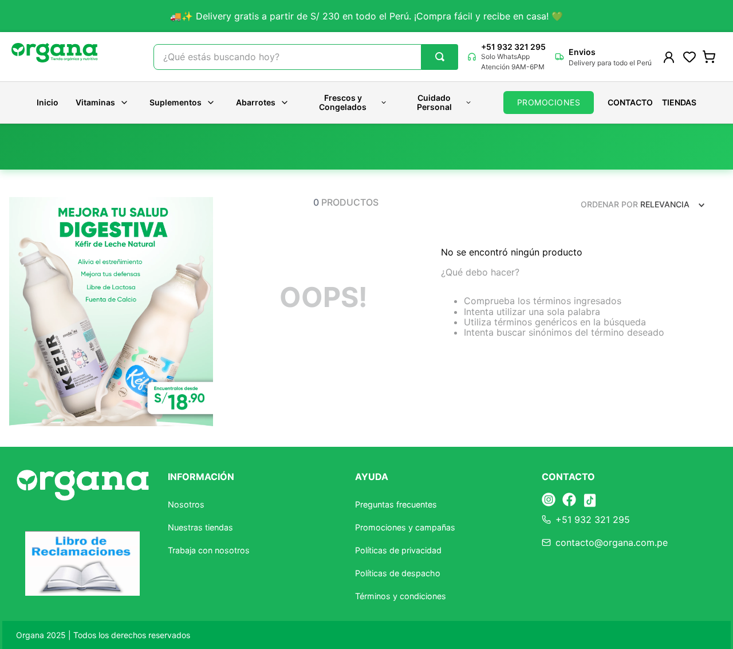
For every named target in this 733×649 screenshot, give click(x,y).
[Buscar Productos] (439, 56)
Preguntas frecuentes (396, 504)
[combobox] (305, 57)
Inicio (47, 102)
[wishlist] (689, 56)
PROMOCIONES (549, 102)
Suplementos (175, 102)
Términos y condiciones (400, 596)
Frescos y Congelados (342, 102)
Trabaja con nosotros (209, 550)
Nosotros (186, 504)
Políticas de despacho (397, 573)
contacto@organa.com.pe (611, 542)
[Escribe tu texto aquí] (548, 500)
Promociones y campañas (405, 527)
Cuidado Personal (434, 102)
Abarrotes (255, 102)
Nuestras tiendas (200, 527)
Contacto (630, 102)
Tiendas (679, 102)
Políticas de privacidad (398, 550)
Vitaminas (95, 102)
